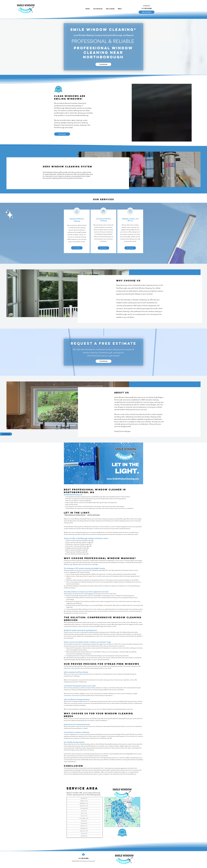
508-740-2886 (148, 8)
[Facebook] (83, 854)
